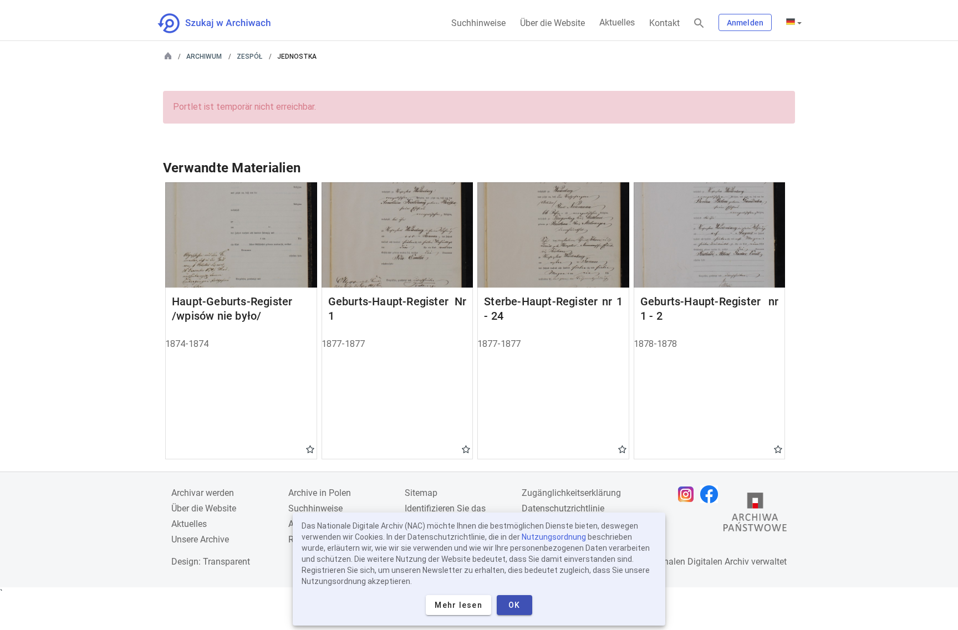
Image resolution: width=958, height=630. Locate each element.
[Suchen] (699, 23)
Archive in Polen (319, 493)
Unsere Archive (200, 539)
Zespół (249, 56)
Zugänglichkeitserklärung (571, 493)
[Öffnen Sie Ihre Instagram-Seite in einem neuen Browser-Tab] (688, 494)
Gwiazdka (310, 448)
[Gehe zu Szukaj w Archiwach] (224, 23)
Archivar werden (202, 493)
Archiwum (204, 56)
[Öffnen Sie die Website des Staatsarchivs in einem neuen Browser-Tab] (755, 514)
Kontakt (664, 23)
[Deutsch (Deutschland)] (794, 22)
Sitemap (421, 493)
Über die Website (552, 23)
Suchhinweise (478, 23)
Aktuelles (617, 22)
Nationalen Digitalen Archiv (696, 561)
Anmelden (745, 22)
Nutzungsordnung (554, 536)
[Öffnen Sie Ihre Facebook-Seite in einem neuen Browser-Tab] (711, 494)
